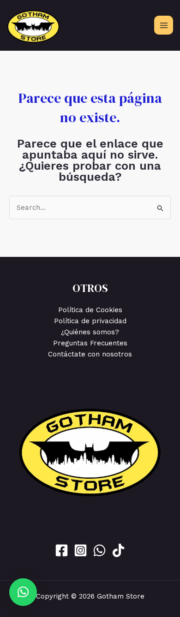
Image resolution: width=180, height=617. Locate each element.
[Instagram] (80, 550)
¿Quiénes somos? (90, 332)
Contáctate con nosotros (90, 354)
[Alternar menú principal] (163, 25)
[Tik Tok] (118, 550)
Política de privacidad (90, 321)
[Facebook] (61, 550)
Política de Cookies (90, 310)
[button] (23, 592)
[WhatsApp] (99, 550)
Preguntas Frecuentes (90, 343)
